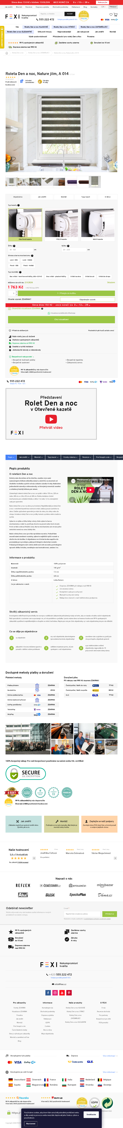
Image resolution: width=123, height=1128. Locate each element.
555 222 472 (46, 19)
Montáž (19, 7)
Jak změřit (8, 7)
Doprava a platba (42, 7)
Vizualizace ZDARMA (19, 1012)
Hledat (70, 14)
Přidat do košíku (66, 293)
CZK (102, 7)
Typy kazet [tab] (52, 457)
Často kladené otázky (19, 1030)
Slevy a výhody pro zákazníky (19, 1034)
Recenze (29, 7)
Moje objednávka (47, 1034)
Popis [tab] (10, 457)
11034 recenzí (22, 862)
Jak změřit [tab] (23, 457)
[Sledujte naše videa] (62, 992)
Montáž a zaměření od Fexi (19, 1037)
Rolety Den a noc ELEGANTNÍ (75, 1022)
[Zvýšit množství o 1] (16, 292)
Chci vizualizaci (61, 320)
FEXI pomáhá (103, 1023)
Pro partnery (103, 1015)
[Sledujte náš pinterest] (69, 992)
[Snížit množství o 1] (16, 294)
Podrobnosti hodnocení (11, 83)
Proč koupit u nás (19, 1026)
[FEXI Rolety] (59, 964)
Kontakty (94, 7)
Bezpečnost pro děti (103, 1019)
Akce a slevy (47, 1030)
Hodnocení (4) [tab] (86, 457)
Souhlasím (91, 1115)
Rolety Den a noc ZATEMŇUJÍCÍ (75, 1017)
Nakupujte (102, 2)
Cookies (47, 1026)
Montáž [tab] (37, 457)
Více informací (109, 1056)
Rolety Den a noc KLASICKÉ (75, 1008)
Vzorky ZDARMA (19, 1008)
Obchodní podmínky (60, 7)
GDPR (47, 1023)
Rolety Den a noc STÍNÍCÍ (75, 1012)
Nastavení (30, 1124)
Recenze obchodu (103, 1012)
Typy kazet (85, 197)
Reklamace (76, 7)
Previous (34, 858)
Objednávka (17, 197)
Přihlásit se (109, 914)
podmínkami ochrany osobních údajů (97, 919)
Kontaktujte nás (47, 1008)
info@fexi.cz (60, 984)
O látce (108, 197)
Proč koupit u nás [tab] (103, 457)
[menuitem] (17, 27)
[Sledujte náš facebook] (48, 992)
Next (115, 858)
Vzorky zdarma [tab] (69, 457)
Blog (85, 7)
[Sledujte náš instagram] (55, 992)
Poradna (20, 1015)
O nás (103, 1008)
